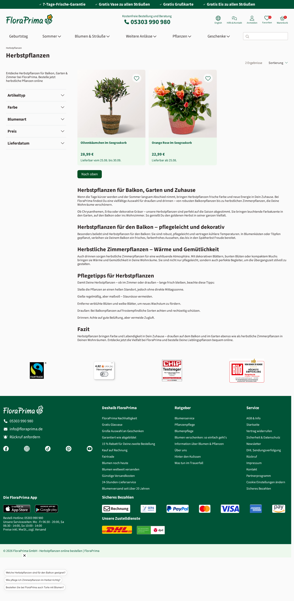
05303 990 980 (150, 22)
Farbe (12, 107)
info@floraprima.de (26, 429)
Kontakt (251, 469)
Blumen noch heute (115, 463)
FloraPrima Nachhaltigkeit (119, 418)
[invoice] (116, 509)
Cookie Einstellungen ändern (265, 482)
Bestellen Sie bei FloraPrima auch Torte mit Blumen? (35, 587)
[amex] (256, 509)
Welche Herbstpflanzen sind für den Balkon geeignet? (35, 572)
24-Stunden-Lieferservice (119, 482)
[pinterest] (68, 449)
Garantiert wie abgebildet (119, 437)
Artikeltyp (16, 95)
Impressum (254, 463)
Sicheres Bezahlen (258, 488)
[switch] (104, 374)
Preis (12, 131)
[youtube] (89, 449)
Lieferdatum (18, 143)
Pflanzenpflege (185, 424)
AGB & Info (253, 418)
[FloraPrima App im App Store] (16, 509)
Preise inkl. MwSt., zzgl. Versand (24, 529)
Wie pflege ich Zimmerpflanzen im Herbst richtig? (33, 579)
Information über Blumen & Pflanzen (199, 444)
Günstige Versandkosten (118, 476)
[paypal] (178, 509)
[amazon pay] (278, 509)
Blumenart (17, 119)
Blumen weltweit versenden (120, 469)
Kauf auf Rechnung (114, 450)
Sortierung (276, 63)
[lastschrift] (148, 509)
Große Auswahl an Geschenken (123, 431)
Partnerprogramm (258, 476)
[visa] (230, 509)
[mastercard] (204, 509)
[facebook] (6, 449)
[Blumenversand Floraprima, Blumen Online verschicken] (29, 24)
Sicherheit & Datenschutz (263, 437)
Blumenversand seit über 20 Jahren (126, 488)
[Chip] (172, 370)
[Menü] (112, 363)
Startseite (252, 424)
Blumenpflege (184, 431)
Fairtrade (108, 456)
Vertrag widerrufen (259, 431)
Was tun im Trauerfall (189, 463)
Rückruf (251, 456)
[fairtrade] (38, 370)
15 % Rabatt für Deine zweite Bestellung (128, 444)
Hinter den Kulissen (188, 456)
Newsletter (253, 444)
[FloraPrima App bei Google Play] (46, 509)
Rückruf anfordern (25, 437)
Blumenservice (184, 418)
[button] (19, 561)
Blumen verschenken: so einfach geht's (201, 437)
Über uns (181, 450)
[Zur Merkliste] (139, 76)
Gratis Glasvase (112, 424)
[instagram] (27, 449)
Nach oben (89, 174)
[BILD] (246, 371)
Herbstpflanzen (14, 48)
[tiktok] (48, 449)
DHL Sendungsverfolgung (263, 450)
